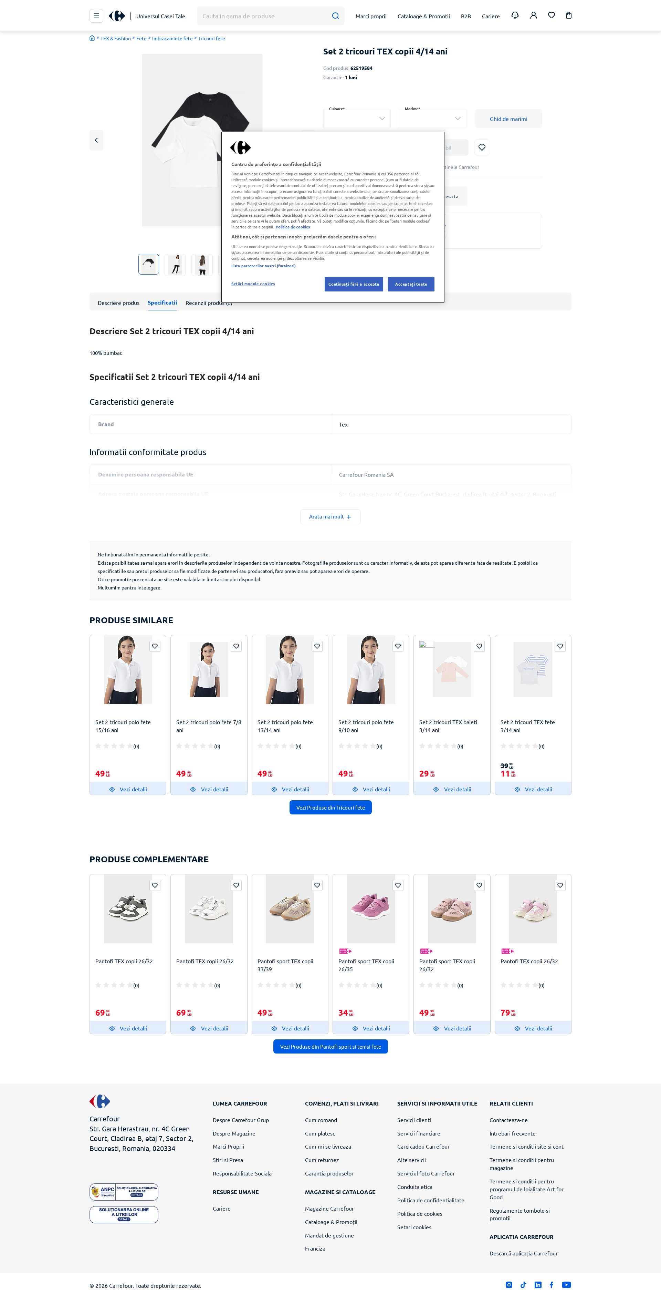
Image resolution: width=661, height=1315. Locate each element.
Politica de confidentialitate (430, 1199)
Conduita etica (414, 1186)
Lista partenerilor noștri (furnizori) (263, 265)
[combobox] (357, 118)
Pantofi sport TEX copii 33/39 (285, 964)
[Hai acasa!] (92, 38)
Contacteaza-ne (509, 1119)
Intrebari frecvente (513, 1133)
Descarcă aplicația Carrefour (524, 1253)
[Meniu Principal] (96, 16)
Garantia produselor (329, 1173)
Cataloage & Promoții (331, 1221)
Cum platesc (320, 1133)
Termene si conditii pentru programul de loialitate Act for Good (527, 1189)
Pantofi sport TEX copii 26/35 (366, 964)
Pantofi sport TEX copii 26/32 (447, 964)
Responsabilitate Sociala (242, 1173)
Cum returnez (322, 1159)
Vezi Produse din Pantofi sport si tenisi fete (330, 1046)
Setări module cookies (253, 283)
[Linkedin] (538, 1286)
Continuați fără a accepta (353, 284)
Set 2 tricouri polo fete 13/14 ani (285, 725)
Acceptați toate (411, 284)
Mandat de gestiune (329, 1235)
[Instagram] (509, 1286)
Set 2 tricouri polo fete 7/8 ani (208, 725)
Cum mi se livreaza (328, 1146)
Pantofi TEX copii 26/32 (124, 960)
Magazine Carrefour (329, 1208)
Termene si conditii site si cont (527, 1146)
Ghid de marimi (508, 118)
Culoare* (337, 109)
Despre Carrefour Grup (241, 1119)
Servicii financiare (418, 1133)
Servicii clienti (414, 1119)
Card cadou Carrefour (423, 1146)
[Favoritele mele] (551, 16)
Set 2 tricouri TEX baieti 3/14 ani (448, 725)
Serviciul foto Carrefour (426, 1173)
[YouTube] (566, 1286)
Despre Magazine (234, 1133)
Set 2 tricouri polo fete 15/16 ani (123, 725)
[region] (333, 217)
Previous (96, 140)
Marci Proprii (228, 1146)
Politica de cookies (419, 1213)
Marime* (412, 109)
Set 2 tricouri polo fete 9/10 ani (366, 725)
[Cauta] (335, 16)
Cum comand (321, 1119)
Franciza (315, 1248)
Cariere (222, 1208)
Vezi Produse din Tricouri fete (330, 807)
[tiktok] (523, 1286)
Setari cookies (414, 1226)
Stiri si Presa (228, 1159)
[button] (568, 16)
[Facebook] (552, 1286)
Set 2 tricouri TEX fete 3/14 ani (528, 725)
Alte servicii (411, 1159)
